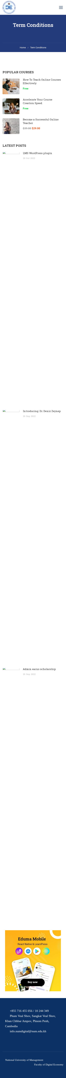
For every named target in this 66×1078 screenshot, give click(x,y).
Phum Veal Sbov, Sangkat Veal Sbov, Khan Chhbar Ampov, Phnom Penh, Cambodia (30, 1021)
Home (23, 47)
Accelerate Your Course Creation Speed (37, 101)
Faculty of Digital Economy (48, 1064)
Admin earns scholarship (39, 669)
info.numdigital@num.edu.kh (28, 1031)
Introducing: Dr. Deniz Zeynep (42, 411)
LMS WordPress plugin (37, 153)
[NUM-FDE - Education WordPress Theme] (9, 7)
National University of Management (24, 1060)
